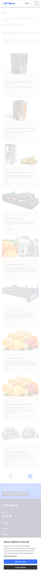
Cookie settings (20, 567)
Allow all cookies (20, 562)
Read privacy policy (10, 556)
